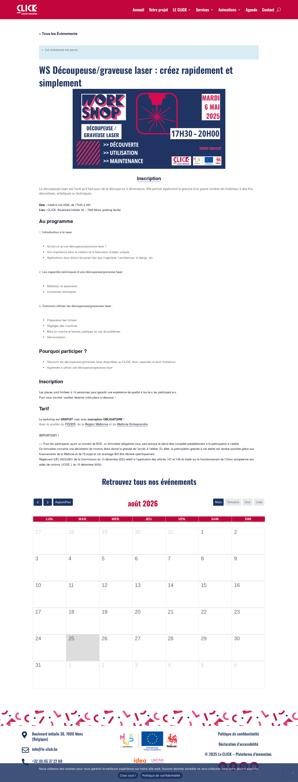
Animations (227, 9)
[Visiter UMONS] (157, 760)
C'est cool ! (128, 775)
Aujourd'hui (63, 502)
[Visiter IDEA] (140, 760)
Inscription (149, 178)
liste (259, 502)
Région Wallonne (96, 424)
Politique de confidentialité (238, 734)
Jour (248, 502)
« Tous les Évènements (58, 33)
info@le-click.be (44, 749)
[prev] (38, 502)
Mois (218, 502)
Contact (268, 9)
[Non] (292, 772)
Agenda (251, 9)
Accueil (138, 9)
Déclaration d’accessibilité (238, 744)
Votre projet (158, 9)
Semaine (233, 502)
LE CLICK (180, 9)
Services (202, 9)
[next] (47, 502)
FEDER (70, 424)
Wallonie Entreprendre (132, 424)
